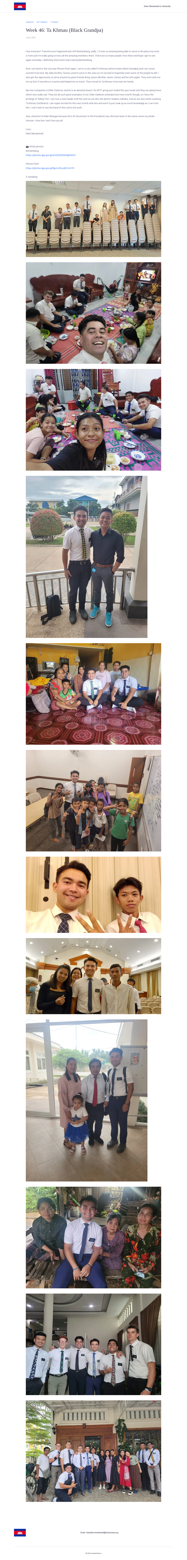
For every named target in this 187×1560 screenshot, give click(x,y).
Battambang (42, 22)
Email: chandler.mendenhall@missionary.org (99, 1532)
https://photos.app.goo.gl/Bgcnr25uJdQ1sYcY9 (50, 168)
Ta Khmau (54, 22)
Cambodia (30, 22)
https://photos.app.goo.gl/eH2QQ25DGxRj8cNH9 (50, 155)
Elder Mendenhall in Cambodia (157, 6)
